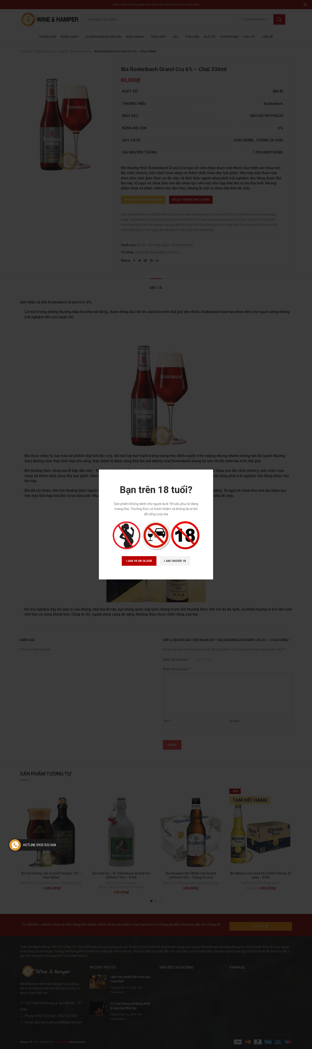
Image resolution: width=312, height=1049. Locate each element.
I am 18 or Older (139, 561)
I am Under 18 (175, 561)
